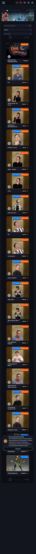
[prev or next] (27, 10)
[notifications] (28, 2)
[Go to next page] (28, 37)
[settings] (16, 2)
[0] (24, 2)
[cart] (24, 2)
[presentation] (20, 2)
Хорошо (18, 448)
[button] (3, 3)
